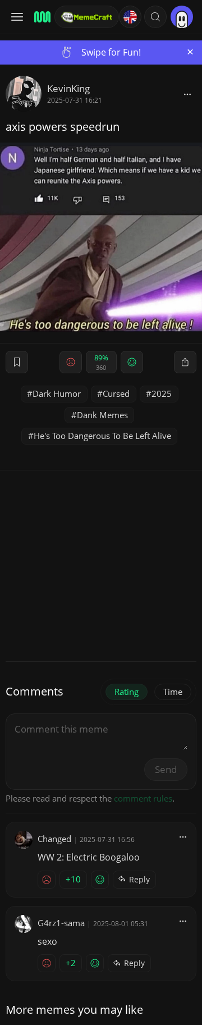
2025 (162, 393)
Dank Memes (102, 414)
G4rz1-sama (61, 922)
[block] (187, 94)
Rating (126, 691)
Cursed (116, 393)
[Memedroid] (41, 16)
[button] (155, 17)
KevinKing (68, 88)
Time (172, 691)
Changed (54, 838)
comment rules (143, 798)
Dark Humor (57, 393)
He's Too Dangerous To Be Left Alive (102, 435)
